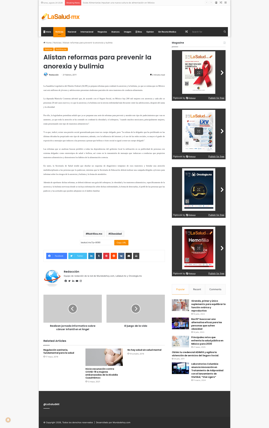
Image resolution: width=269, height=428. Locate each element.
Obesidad (116, 233)
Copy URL (121, 242)
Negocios (102, 31)
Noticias (59, 31)
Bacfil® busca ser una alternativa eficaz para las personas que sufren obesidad (206, 324)
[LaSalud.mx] (60, 16)
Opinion (150, 31)
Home (48, 42)
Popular (180, 289)
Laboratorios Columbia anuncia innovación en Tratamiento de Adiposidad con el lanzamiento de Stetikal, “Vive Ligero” (207, 370)
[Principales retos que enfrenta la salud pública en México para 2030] (180, 341)
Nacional (72, 31)
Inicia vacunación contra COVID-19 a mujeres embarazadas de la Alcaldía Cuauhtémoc (101, 373)
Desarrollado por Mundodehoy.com (113, 422)
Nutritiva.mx (61, 49)
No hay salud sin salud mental (144, 349)
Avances (115, 31)
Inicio (48, 31)
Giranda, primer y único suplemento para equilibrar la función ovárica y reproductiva (208, 305)
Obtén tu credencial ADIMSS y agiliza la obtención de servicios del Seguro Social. (195, 354)
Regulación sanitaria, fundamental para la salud (58, 351)
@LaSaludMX (51, 404)
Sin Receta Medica (167, 31)
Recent (197, 289)
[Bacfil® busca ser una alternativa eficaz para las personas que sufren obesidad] (180, 323)
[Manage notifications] (8, 419)
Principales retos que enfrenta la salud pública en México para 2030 (207, 340)
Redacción (54, 75)
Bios (139, 31)
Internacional (86, 31)
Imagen (127, 31)
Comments (215, 289)
